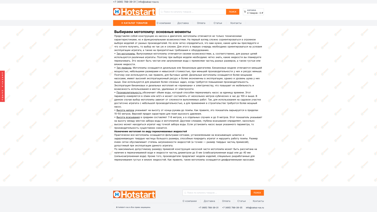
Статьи (218, 22)
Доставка (183, 22)
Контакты (236, 22)
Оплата (201, 22)
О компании (164, 22)
